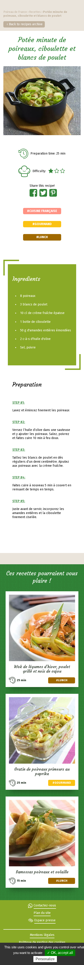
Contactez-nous (45, 905)
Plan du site (42, 913)
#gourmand (42, 224)
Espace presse (45, 920)
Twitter (43, 193)
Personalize (45, 959)
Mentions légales (42, 935)
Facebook (33, 193)
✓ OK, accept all (60, 953)
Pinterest (53, 193)
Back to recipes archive (26, 24)
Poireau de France (15, 12)
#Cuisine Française (42, 211)
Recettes (35, 12)
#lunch (42, 237)
